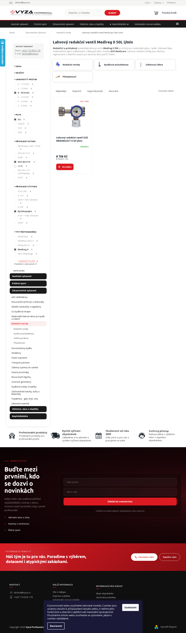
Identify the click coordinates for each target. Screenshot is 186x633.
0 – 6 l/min (25, 101)
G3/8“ (22, 157)
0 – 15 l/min (25, 84)
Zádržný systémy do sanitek (24, 367)
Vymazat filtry (26, 260)
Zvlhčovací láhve (21, 338)
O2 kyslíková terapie (21, 311)
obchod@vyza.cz (30, 53)
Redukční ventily (19, 323)
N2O (22, 132)
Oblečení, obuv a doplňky (25, 409)
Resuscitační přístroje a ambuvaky (27, 301)
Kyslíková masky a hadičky (23, 386)
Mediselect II (26, 245)
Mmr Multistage (27, 253)
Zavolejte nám (146, 557)
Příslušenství (19, 343)
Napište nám (169, 557)
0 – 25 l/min (25, 97)
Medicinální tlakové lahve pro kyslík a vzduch (28, 317)
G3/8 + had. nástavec (28, 201)
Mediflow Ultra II (28, 240)
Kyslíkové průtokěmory (24, 333)
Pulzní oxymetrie (19, 357)
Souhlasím (130, 607)
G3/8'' (22, 222)
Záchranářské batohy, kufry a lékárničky (25, 392)
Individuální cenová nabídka (66, 599)
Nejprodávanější (95, 91)
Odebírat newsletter (120, 501)
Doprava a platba (61, 595)
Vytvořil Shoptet (168, 626)
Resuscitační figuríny (21, 377)
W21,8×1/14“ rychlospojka (26, 172)
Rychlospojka (27, 211)
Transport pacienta (20, 362)
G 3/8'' (23, 207)
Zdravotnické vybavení (24, 290)
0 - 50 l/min (26, 92)
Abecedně (113, 91)
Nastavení (56, 626)
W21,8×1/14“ (26, 153)
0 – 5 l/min (25, 88)
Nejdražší (76, 91)
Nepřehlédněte (20, 416)
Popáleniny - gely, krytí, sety (24, 398)
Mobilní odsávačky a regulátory (26, 306)
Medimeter (25, 236)
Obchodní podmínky (106, 597)
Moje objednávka (104, 593)
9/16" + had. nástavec (28, 217)
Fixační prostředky (20, 372)
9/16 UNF (24, 191)
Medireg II (25, 249)
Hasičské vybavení (21, 276)
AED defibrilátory (19, 297)
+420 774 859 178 (30, 50)
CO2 (22, 128)
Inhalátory (16, 353)
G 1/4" (23, 195)
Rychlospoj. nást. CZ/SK (29, 147)
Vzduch (23, 123)
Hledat (112, 12)
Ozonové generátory (21, 381)
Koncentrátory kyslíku (21, 348)
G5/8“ (22, 166)
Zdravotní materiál (20, 403)
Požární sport (19, 283)
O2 (21, 119)
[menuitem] (19, 24)
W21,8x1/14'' (26, 161)
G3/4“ (22, 177)
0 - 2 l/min (24, 105)
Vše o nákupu (59, 591)
